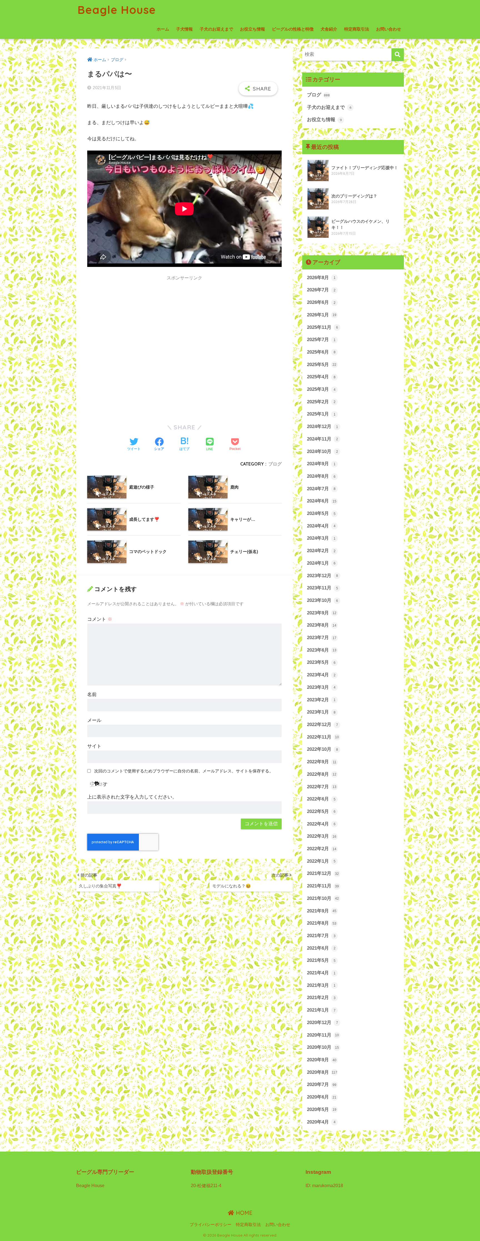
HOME (243, 1212)
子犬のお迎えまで (216, 29)
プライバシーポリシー (210, 1224)
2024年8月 (321, 476)
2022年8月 (321, 774)
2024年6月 (321, 501)
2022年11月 (323, 737)
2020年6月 (321, 1097)
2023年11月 (322, 588)
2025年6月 (321, 352)
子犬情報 (184, 29)
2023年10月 (322, 600)
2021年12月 (323, 873)
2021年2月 (321, 997)
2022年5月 (321, 811)
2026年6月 (321, 302)
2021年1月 (321, 1010)
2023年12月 (322, 575)
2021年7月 (321, 935)
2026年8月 (321, 277)
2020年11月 (323, 1035)
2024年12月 (322, 426)
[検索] (397, 54)
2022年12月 (322, 724)
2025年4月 (321, 376)
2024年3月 (321, 538)
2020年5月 (321, 1109)
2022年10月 (322, 749)
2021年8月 (321, 923)
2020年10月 (323, 1047)
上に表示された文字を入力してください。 (132, 797)
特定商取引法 (356, 29)
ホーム (163, 29)
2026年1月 (321, 314)
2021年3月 (321, 985)
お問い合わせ (388, 29)
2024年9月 (321, 463)
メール (94, 720)
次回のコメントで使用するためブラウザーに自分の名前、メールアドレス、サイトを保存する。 (183, 771)
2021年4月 (321, 972)
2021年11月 (323, 886)
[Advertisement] (134, 328)
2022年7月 (321, 786)
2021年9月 (321, 911)
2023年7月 (321, 637)
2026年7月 (321, 289)
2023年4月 (321, 674)
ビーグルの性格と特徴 (293, 29)
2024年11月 (322, 439)
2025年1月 (321, 414)
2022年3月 (321, 836)
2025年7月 (321, 339)
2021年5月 (321, 960)
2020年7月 (321, 1084)
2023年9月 (321, 613)
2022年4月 (321, 824)
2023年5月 (321, 662)
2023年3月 (321, 687)
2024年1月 (321, 563)
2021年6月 (321, 948)
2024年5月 (321, 513)
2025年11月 (322, 327)
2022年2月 (321, 848)
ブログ (275, 464)
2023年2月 (321, 699)
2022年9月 (321, 761)
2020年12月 (322, 1022)
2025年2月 (321, 401)
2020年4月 (321, 1122)
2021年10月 (323, 898)
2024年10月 (322, 451)
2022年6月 (321, 799)
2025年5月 (321, 364)
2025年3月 (321, 389)
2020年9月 (321, 1059)
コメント (99, 619)
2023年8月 (321, 625)
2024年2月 (321, 550)
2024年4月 (321, 526)
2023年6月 (321, 650)
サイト (94, 746)
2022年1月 (321, 861)
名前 (92, 694)
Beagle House (117, 10)
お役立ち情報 (252, 29)
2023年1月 (321, 712)
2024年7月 (321, 488)
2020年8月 (322, 1072)
